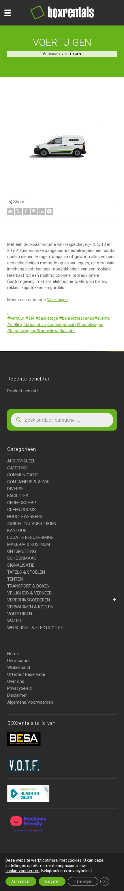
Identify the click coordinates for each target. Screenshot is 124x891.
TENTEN (15, 579)
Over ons (15, 681)
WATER (14, 620)
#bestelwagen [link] (89, 324)
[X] (18, 211)
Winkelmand (18, 667)
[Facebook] (26, 211)
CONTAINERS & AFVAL (29, 481)
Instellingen (83, 881)
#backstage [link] (46, 318)
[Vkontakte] (49, 211)
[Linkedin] (41, 211)
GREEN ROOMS (21, 509)
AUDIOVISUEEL (21, 461)
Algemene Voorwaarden (30, 702)
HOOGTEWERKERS (24, 516)
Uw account (18, 660)
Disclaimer (17, 695)
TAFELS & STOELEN (26, 572)
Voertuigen (57, 299)
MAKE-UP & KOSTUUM (28, 544)
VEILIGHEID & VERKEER (29, 593)
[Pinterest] (34, 211)
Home (13, 653)
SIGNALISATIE (20, 565)
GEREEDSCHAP (21, 502)
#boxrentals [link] (34, 324)
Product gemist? (23, 391)
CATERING (17, 468)
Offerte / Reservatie (26, 674)
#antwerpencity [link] (61, 324)
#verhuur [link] (15, 318)
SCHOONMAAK (21, 558)
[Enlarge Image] (62, 140)
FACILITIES (17, 495)
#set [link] (29, 318)
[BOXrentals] (62, 12)
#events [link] (102, 318)
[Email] (10, 211)
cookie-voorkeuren (22, 870)
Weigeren (52, 881)
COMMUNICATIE (22, 474)
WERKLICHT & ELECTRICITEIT (35, 627)
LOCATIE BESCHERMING (30, 537)
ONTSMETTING (21, 551)
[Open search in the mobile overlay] (62, 420)
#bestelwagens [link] (21, 330)
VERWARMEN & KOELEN (30, 607)
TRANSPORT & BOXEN (28, 586)
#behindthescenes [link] (76, 318)
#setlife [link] (14, 324)
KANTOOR (17, 530)
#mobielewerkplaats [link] (55, 330)
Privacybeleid (19, 688)
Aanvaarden (21, 881)
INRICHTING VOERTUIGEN (31, 523)
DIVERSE (15, 488)
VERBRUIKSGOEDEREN (28, 600)
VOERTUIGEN (19, 613)
